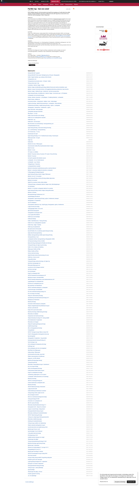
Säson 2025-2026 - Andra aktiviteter (35, 109)
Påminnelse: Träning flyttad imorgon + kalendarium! (38, 364)
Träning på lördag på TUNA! (33, 398)
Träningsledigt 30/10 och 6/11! (34, 449)
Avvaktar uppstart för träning (34, 473)
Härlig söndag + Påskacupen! (34, 352)
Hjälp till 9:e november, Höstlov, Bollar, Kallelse (37, 182)
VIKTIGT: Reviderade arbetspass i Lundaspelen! (38, 287)
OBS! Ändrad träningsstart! (33, 210)
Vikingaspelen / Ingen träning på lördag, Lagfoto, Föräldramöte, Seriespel (43, 198)
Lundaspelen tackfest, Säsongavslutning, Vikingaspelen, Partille (41, 238)
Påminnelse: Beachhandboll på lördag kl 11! (37, 404)
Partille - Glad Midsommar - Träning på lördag (37, 220)
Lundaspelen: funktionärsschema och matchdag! (38, 376)
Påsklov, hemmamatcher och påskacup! (36, 356)
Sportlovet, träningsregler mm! (34, 263)
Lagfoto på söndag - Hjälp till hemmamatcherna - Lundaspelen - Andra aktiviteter (45, 103)
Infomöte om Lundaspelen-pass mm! (35, 283)
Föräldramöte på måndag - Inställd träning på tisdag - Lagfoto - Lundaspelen (44, 105)
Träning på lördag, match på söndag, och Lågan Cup (39, 261)
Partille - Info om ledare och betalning (35, 247)
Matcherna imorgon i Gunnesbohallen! (36, 277)
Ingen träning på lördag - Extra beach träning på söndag (39, 127)
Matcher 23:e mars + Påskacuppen (35, 143)
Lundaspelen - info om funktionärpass (36, 160)
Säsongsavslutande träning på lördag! (36, 465)
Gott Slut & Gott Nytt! (32, 269)
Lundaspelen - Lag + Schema (34, 162)
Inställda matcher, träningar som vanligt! (36, 437)
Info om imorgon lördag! (33, 366)
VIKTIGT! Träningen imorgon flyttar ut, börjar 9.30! (38, 332)
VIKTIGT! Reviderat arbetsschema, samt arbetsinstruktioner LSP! (41, 279)
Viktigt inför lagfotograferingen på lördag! (36, 323)
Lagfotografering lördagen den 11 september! (37, 461)
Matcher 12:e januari (32, 156)
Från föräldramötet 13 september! (35, 319)
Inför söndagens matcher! (33, 394)
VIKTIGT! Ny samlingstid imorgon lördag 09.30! (37, 453)
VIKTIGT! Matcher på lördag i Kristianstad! (36, 386)
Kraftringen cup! (31, 346)
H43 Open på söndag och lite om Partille (36, 241)
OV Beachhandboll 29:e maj (33, 125)
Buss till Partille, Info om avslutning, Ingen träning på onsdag (40, 230)
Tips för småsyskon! (32, 202)
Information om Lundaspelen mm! (35, 400)
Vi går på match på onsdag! (33, 206)
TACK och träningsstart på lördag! (35, 368)
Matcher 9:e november (32, 180)
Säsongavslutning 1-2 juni (33, 236)
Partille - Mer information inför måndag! (36, 115)
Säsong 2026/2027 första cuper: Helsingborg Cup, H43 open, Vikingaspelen (44, 75)
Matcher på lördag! (32, 301)
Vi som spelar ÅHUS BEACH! (34, 214)
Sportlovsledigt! (31, 469)
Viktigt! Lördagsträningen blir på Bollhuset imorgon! (38, 305)
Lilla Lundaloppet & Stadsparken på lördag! (37, 344)
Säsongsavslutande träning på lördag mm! (37, 340)
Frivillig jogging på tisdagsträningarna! (36, 172)
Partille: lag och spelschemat (34, 226)
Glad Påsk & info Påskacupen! (34, 350)
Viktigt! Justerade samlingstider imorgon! (36, 425)
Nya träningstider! (31, 336)
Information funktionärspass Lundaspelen (36, 303)
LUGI (32, 1)
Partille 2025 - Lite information (34, 121)
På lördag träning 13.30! (33, 435)
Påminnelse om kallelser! (33, 313)
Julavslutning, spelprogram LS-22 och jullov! (37, 374)
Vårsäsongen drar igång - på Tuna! (35, 471)
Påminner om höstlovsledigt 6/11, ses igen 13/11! (38, 447)
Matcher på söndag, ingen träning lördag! (36, 443)
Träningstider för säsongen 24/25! (35, 212)
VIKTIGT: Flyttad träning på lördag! (35, 415)
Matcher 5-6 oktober (32, 192)
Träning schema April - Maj (33, 83)
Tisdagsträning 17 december (34, 164)
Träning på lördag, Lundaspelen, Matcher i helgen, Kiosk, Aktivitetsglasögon (44, 184)
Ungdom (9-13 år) (54, 1)
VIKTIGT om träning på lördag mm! (35, 380)
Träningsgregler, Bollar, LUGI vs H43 (35, 208)
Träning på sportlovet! (32, 362)
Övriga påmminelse (32, 259)
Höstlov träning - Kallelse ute (34, 99)
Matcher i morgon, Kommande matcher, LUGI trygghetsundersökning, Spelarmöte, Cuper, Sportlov (48, 89)
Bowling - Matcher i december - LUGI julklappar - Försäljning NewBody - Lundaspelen (45, 97)
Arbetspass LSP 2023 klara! (33, 299)
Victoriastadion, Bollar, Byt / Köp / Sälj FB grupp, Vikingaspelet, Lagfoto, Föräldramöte (46, 204)
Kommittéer (101, 1)
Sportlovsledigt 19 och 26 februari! (35, 431)
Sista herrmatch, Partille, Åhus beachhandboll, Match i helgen (40, 145)
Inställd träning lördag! (32, 326)
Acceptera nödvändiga (120, 481)
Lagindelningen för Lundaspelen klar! (35, 281)
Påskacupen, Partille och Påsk (34, 249)
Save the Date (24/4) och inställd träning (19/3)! (37, 427)
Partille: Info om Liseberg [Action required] (36, 117)
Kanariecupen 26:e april (33, 133)
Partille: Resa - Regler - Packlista (34, 224)
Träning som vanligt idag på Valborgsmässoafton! (38, 417)
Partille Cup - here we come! (38, 9)
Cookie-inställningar (29, 481)
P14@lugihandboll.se (45, 55)
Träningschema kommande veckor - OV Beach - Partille (39, 81)
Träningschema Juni (32, 79)
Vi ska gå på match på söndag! (34, 433)
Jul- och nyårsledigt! (32, 475)
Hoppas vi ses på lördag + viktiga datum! (36, 408)
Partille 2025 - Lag (31, 119)
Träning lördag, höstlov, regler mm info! (36, 392)
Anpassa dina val (104, 481)
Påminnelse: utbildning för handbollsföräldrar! (37, 413)
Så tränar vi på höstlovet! (33, 307)
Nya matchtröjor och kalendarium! (35, 285)
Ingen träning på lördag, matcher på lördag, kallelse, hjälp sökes (41, 178)
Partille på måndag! (32, 218)
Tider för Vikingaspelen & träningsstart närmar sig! (38, 334)
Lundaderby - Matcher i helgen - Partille (36, 85)
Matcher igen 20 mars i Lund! (34, 429)
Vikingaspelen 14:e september (34, 200)
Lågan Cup (30, 139)
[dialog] (118, 478)
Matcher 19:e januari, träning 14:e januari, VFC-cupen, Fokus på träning (42, 154)
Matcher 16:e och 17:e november (34, 176)
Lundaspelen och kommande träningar (36, 95)
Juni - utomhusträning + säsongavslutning (36, 129)
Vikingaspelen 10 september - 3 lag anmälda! (37, 338)
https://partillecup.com (41, 56)
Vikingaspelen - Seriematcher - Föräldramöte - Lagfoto (39, 107)
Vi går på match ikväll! (32, 388)
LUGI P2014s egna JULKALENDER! (35, 289)
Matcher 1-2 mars (31, 149)
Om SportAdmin (31, 186)
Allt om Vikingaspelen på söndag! (35, 328)
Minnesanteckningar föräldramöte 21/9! (36, 194)
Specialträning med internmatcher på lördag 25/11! (38, 297)
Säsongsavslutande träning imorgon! (35, 410)
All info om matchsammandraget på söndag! (37, 396)
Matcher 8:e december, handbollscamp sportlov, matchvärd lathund (42, 168)
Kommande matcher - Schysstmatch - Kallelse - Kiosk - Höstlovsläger (42, 101)
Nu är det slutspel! (31, 271)
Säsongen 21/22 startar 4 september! (35, 463)
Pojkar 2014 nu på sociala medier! (35, 309)
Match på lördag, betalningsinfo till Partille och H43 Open (40, 243)
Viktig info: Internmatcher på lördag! (35, 295)
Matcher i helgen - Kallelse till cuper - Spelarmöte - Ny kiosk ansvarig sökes (43, 91)
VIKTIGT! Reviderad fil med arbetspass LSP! (37, 275)
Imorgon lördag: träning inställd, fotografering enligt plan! (40, 457)
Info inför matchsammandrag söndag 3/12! (37, 291)
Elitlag (36, 1)
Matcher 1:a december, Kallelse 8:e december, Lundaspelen (40, 170)
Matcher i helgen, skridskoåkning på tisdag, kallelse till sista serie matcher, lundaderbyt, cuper (47, 87)
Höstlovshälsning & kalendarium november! (37, 390)
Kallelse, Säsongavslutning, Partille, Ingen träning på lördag (40, 234)
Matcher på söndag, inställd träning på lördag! (37, 311)
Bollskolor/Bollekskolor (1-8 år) (68, 1)
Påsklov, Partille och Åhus (33, 251)
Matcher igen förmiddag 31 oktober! (35, 451)
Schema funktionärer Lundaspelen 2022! (36, 382)
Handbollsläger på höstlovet (34, 196)
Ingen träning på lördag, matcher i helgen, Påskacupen (39, 174)
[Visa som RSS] (73, 8)
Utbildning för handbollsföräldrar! (35, 421)
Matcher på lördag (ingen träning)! (35, 360)
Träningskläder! (31, 330)
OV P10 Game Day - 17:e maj (34, 131)
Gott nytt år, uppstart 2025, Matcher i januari (37, 158)
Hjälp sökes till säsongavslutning (35, 232)
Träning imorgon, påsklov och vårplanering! (37, 423)
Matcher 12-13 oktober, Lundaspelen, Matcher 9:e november (40, 188)
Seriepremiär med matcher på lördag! (35, 315)
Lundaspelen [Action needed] (34, 166)
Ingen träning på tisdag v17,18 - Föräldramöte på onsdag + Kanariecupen (43, 135)
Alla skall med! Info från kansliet (34, 228)
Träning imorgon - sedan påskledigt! (35, 467)
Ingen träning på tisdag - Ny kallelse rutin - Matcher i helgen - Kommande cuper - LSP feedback (47, 93)
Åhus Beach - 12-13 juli (32, 113)
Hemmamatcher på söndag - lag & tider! (36, 354)
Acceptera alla (131, 481)
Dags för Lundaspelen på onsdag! (35, 372)
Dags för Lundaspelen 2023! (34, 273)
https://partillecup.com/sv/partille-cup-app (53, 57)
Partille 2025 (30, 141)
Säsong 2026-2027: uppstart (34, 73)
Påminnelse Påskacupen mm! (34, 265)
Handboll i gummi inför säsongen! (35, 459)
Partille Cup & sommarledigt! (34, 216)
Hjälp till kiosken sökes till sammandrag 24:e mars (38, 255)
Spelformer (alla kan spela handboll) (87, 1)
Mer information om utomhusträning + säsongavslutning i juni (40, 123)
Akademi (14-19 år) (44, 1)
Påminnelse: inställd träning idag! (35, 419)
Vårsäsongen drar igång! (33, 439)
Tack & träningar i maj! (32, 342)
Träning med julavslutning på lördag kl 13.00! (37, 441)
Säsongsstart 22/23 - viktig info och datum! (37, 406)
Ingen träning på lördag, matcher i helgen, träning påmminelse (41, 190)
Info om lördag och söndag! (34, 293)
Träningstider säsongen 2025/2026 (35, 111)
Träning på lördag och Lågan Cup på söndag (37, 245)
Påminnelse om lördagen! (33, 321)
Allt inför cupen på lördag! (33, 402)
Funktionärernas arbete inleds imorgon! (36, 370)
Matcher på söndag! (32, 378)
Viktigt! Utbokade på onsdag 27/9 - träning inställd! (38, 317)
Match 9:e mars (31, 147)
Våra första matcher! (32, 455)
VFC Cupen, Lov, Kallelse (33, 151)
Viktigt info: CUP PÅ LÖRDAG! (34, 358)
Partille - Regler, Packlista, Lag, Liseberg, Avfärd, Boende (39, 77)
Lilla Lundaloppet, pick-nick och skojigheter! (37, 348)
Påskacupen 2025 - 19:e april (34, 137)
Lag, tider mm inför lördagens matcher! (36, 267)
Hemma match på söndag (33, 253)
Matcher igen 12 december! (33, 445)
